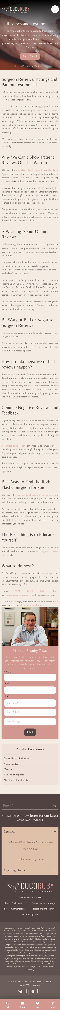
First (6, 683)
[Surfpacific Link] (30, 992)
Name (7, 671)
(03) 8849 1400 (30, 591)
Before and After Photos (30, 605)
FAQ (13, 601)
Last (6, 696)
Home (17, 66)
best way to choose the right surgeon (35, 495)
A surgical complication (13, 445)
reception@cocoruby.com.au (19, 595)
